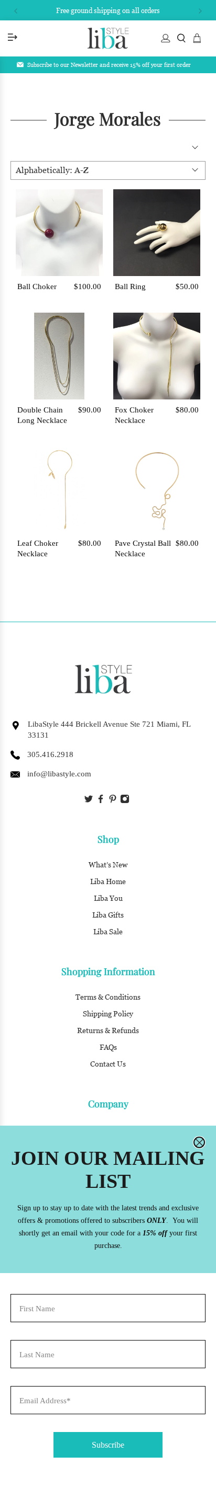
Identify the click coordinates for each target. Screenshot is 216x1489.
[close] (199, 1142)
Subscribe (108, 1444)
